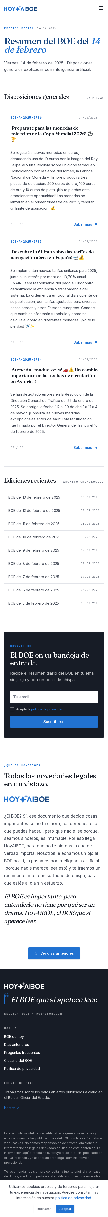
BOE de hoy (14, 1036)
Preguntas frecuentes (22, 1052)
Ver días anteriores (57, 953)
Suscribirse (54, 721)
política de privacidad (47, 709)
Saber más (83, 224)
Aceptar (65, 1209)
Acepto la (39, 709)
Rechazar (44, 1209)
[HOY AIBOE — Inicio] (20, 8)
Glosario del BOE (18, 1060)
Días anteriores (16, 1044)
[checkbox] (12, 709)
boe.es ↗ (12, 1108)
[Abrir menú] (101, 8)
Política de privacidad (22, 1068)
